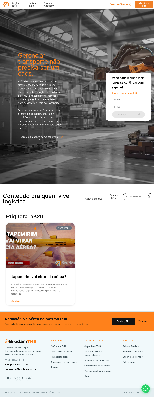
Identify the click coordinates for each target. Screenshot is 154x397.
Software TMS (58, 346)
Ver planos (143, 321)
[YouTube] (29, 378)
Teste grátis (123, 321)
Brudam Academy (49, 4)
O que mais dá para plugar (64, 362)
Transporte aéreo (59, 357)
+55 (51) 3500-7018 (16, 364)
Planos (54, 367)
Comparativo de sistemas (97, 365)
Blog (86, 376)
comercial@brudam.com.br (20, 369)
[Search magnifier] (149, 197)
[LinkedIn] (15, 378)
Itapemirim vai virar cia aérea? (38, 276)
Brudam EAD (113, 196)
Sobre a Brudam (131, 346)
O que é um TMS (92, 346)
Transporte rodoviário (61, 351)
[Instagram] (8, 378)
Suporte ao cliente (133, 357)
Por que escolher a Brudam (97, 371)
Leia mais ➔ (16, 301)
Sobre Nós (32, 4)
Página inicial (15, 4)
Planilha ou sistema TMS (96, 360)
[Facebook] (22, 378)
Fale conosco (129, 362)
